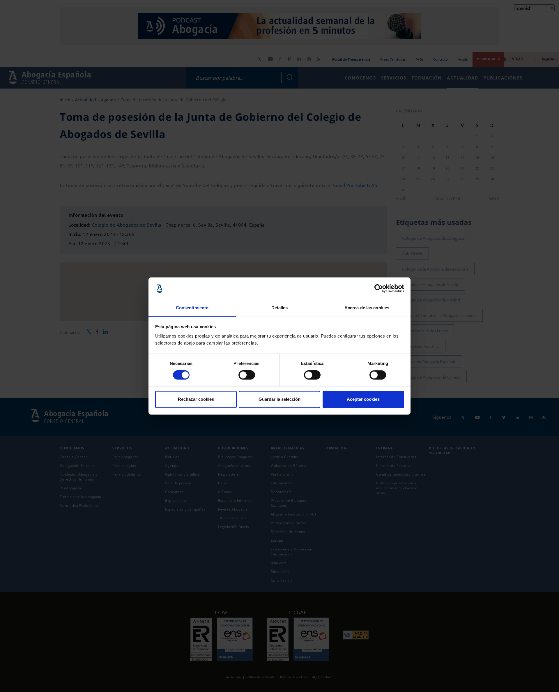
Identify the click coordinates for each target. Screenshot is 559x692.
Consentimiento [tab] (192, 307)
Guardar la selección (279, 399)
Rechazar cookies (196, 399)
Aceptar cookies (363, 399)
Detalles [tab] (279, 307)
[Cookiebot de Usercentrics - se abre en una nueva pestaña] (378, 288)
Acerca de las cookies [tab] (366, 307)
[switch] (246, 375)
